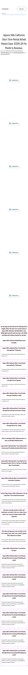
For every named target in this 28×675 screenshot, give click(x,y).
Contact (21, 9)
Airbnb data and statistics (18, 52)
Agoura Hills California (5, 52)
